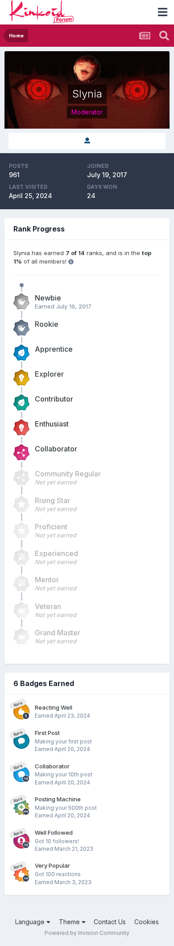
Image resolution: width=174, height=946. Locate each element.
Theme (70, 922)
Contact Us (110, 922)
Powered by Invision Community (87, 933)
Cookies (146, 922)
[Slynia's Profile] (87, 141)
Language (30, 922)
